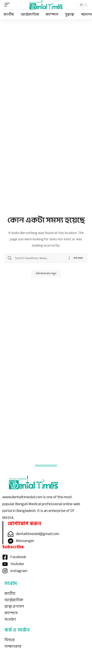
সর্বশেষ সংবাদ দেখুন (46, 273)
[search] (71, 4)
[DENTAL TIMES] (46, 4)
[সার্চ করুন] (40, 258)
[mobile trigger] (8, 5)
